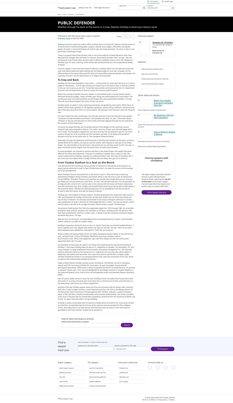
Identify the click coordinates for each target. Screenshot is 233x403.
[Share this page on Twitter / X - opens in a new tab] (128, 36)
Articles (65, 14)
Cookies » (172, 400)
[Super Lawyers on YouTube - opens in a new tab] (165, 367)
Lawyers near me (84, 7)
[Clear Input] (140, 8)
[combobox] (130, 8)
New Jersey (71, 14)
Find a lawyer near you (156, 192)
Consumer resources (128, 362)
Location (150, 6)
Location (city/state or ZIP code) (125, 346)
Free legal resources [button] (102, 7)
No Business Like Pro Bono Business (164, 116)
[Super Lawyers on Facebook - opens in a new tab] (150, 367)
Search (127, 325)
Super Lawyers (65, 362)
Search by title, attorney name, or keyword (75, 322)
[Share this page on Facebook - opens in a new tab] (124, 36)
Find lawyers (162, 349)
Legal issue (122, 6)
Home (59, 14)
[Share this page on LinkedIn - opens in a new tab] (132, 36)
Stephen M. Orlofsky (162, 42)
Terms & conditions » (149, 400)
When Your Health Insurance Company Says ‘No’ (163, 103)
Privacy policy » (163, 400)
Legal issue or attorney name (88, 346)
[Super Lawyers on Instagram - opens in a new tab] (157, 367)
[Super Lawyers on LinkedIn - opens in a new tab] (173, 367)
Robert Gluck (65, 38)
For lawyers (93, 362)
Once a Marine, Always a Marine (164, 133)
